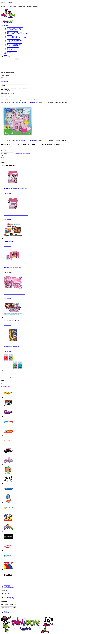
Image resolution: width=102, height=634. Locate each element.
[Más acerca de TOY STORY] (8, 521)
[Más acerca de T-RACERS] (8, 435)
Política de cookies (8, 596)
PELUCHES (10, 49)
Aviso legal (6, 593)
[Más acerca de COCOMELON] (8, 473)
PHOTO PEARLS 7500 (8, 241)
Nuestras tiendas (7, 586)
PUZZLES (9, 52)
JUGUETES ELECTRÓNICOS (14, 43)
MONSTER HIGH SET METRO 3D (11, 320)
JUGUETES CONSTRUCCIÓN (14, 40)
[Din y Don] (8, 18)
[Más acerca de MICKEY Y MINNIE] (8, 483)
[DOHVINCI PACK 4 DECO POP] (13, 370)
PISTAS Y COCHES (12, 51)
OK (15, 607)
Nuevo (5, 55)
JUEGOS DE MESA (12, 36)
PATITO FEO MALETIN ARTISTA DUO (12, 267)
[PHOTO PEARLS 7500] (13, 238)
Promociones (7, 56)
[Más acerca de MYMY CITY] (8, 416)
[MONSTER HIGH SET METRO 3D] (13, 317)
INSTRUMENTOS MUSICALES (15, 45)
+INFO (2, 157)
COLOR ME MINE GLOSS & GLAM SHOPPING (14, 294)
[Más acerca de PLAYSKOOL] (8, 550)
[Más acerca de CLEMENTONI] (8, 493)
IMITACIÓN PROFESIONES (14, 44)
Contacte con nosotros (9, 587)
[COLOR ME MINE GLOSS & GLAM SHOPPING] (13, 291)
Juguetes (6, 25)
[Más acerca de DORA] (8, 531)
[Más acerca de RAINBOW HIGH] (8, 445)
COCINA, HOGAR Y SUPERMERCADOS (17, 33)
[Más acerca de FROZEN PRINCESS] (8, 560)
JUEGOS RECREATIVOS (13, 39)
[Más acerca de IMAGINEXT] (8, 512)
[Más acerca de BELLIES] (8, 464)
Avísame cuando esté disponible (22, 153)
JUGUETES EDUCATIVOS (14, 41)
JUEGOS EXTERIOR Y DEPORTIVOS (16, 37)
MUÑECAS (10, 48)
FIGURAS (9, 35)
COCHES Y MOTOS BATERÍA (14, 32)
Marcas (5, 53)
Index (2, 102)
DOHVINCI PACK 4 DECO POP (10, 373)
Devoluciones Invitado (9, 598)
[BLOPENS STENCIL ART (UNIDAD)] (13, 343)
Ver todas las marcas (5, 386)
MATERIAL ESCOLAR (13, 47)
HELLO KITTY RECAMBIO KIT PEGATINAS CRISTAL (16, 188)
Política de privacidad (9, 597)
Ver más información (7, 159)
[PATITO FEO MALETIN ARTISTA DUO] (13, 264)
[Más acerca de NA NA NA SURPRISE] (8, 454)
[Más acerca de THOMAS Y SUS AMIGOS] (8, 502)
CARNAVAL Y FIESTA (12, 31)
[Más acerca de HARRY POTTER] (8, 397)
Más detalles (3, 150)
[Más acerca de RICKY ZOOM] (8, 407)
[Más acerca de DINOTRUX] (8, 540)
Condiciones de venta (9, 594)
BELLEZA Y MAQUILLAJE (14, 28)
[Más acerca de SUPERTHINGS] (8, 426)
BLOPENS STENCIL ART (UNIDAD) (11, 346)
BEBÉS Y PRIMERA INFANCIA (15, 27)
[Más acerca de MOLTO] (8, 569)
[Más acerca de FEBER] (8, 579)
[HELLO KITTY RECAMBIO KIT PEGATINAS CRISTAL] (13, 185)
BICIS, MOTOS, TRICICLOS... (14, 29)
